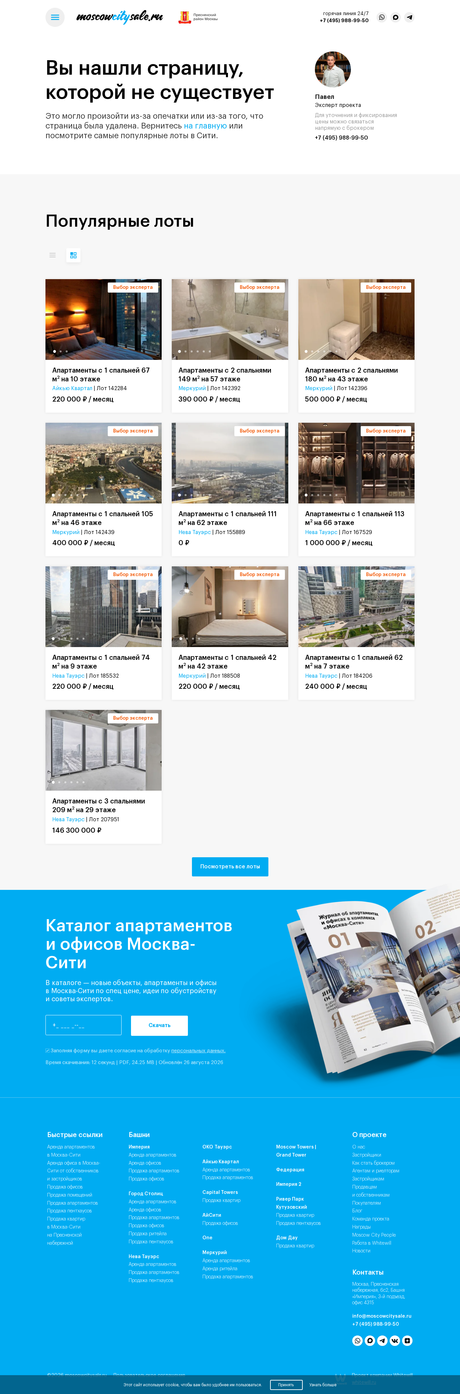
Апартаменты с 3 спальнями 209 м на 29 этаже (98, 806)
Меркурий (192, 388)
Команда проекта (370, 1219)
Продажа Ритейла (148, 1234)
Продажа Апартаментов (154, 1171)
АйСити (211, 1215)
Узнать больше (322, 1385)
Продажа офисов (65, 1187)
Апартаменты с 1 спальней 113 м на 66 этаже (354, 518)
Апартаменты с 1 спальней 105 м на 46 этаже (102, 518)
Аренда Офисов (145, 1163)
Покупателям (366, 1203)
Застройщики (366, 1155)
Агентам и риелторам (375, 1171)
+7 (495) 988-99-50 (344, 20)
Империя (139, 1147)
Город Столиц (146, 1194)
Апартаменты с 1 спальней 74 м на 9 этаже (101, 662)
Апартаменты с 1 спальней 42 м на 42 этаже (227, 662)
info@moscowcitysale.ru (382, 1316)
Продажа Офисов (146, 1179)
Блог (357, 1211)
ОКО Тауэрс (217, 1147)
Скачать (160, 1025)
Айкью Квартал (72, 388)
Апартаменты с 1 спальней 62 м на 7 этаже (354, 662)
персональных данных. (198, 1050)
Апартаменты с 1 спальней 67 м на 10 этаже (101, 375)
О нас (358, 1147)
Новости (361, 1251)
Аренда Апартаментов (152, 1155)
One (207, 1238)
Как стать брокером (373, 1163)
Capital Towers (220, 1192)
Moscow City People (374, 1235)
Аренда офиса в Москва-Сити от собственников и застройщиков (73, 1171)
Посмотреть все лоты (230, 866)
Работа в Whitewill (371, 1243)
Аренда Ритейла (219, 1269)
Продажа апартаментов (72, 1203)
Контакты (368, 1272)
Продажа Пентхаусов (151, 1242)
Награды (361, 1227)
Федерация (290, 1170)
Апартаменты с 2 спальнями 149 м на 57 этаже (224, 375)
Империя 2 (288, 1184)
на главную (205, 126)
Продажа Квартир (221, 1200)
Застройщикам (368, 1179)
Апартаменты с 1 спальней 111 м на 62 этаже (227, 518)
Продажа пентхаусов (69, 1211)
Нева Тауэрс (194, 532)
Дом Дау (287, 1238)
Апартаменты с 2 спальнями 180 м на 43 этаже (351, 375)
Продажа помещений (69, 1195)
